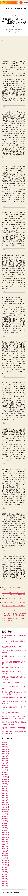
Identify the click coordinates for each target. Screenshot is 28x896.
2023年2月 (5, 828)
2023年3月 (5, 825)
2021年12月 (5, 860)
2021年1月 (5, 886)
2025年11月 (5, 751)
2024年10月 (5, 781)
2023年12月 (5, 805)
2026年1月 (5, 747)
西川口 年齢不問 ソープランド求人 (13, 602)
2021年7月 (5, 872)
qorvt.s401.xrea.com (17, 29)
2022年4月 (5, 851)
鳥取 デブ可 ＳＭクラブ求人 (11, 598)
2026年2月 (5, 744)
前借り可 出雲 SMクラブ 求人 (11, 713)
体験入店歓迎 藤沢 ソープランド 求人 (13, 667)
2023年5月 (5, 821)
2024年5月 (5, 793)
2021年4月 (5, 879)
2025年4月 (5, 767)
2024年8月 (5, 786)
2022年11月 (5, 835)
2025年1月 (5, 774)
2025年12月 (5, 749)
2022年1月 (5, 858)
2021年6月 (5, 874)
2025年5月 (5, 765)
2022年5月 (5, 849)
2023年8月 (5, 814)
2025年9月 (5, 756)
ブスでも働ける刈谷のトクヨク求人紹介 (14, 698)
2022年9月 (5, 839)
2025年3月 (5, 770)
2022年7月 (5, 844)
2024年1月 (5, 802)
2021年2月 (5, 883)
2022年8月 (5, 842)
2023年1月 (5, 830)
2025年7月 (5, 761)
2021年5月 (5, 876)
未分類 (14, 15)
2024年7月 (5, 788)
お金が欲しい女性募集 (14, 8)
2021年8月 (5, 869)
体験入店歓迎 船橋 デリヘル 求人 (12, 647)
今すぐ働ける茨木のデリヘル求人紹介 (13, 728)
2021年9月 (5, 867)
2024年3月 (5, 798)
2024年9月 (5, 784)
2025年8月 (5, 758)
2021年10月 (5, 865)
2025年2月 (5, 772)
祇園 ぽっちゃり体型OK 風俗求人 (13, 606)
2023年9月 (5, 811)
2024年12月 (5, 777)
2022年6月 (5, 846)
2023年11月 (5, 807)
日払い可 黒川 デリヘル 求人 (10, 682)
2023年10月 (5, 809)
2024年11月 (5, 779)
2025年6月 (5, 763)
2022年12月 (5, 832)
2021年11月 (5, 862)
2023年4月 (5, 823)
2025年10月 (5, 754)
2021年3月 (5, 881)
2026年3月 (5, 742)
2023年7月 (5, 816)
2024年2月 (5, 800)
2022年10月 (5, 837)
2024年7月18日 (15, 32)
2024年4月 (5, 795)
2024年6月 (5, 791)
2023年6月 (5, 818)
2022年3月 (5, 853)
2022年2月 (5, 855)
